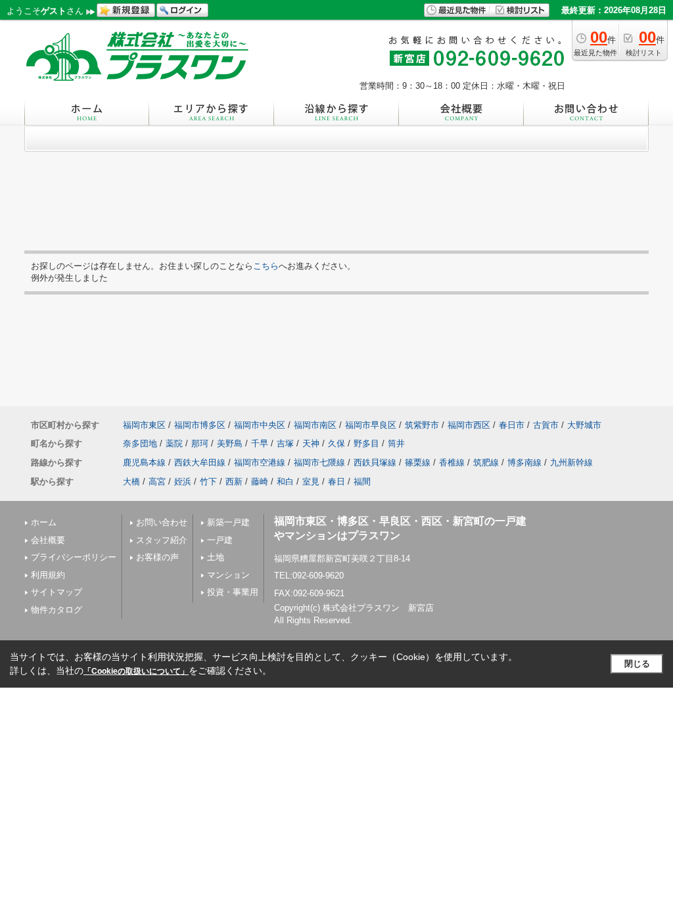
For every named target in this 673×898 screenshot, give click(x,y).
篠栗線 (417, 462)
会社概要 (48, 540)
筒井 (396, 443)
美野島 (230, 443)
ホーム (44, 522)
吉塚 (285, 443)
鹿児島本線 (144, 462)
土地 (215, 557)
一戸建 (220, 540)
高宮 (157, 481)
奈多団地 (140, 443)
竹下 (208, 481)
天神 (310, 443)
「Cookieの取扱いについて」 (136, 671)
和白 (285, 481)
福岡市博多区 (199, 425)
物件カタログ (56, 610)
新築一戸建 (228, 522)
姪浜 (182, 481)
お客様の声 (157, 557)
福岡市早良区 (370, 425)
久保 (336, 443)
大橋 (131, 481)
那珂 (199, 443)
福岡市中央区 (259, 425)
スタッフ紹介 (161, 540)
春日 (336, 481)
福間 (362, 481)
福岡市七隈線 (319, 462)
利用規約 (48, 575)
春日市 (511, 425)
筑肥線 (486, 462)
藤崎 (259, 481)
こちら (266, 266)
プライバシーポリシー (73, 557)
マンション (228, 575)
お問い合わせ (161, 522)
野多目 (366, 443)
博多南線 (524, 462)
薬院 (174, 443)
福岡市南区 (315, 425)
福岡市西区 (469, 425)
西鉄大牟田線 (199, 462)
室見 (310, 481)
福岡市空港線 (259, 462)
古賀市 (546, 425)
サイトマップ (56, 592)
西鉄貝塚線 (375, 462)
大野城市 (584, 425)
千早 (259, 443)
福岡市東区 (144, 425)
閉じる (637, 664)
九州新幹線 (571, 462)
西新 (234, 481)
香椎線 (452, 462)
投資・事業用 (232, 592)
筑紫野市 (422, 425)
